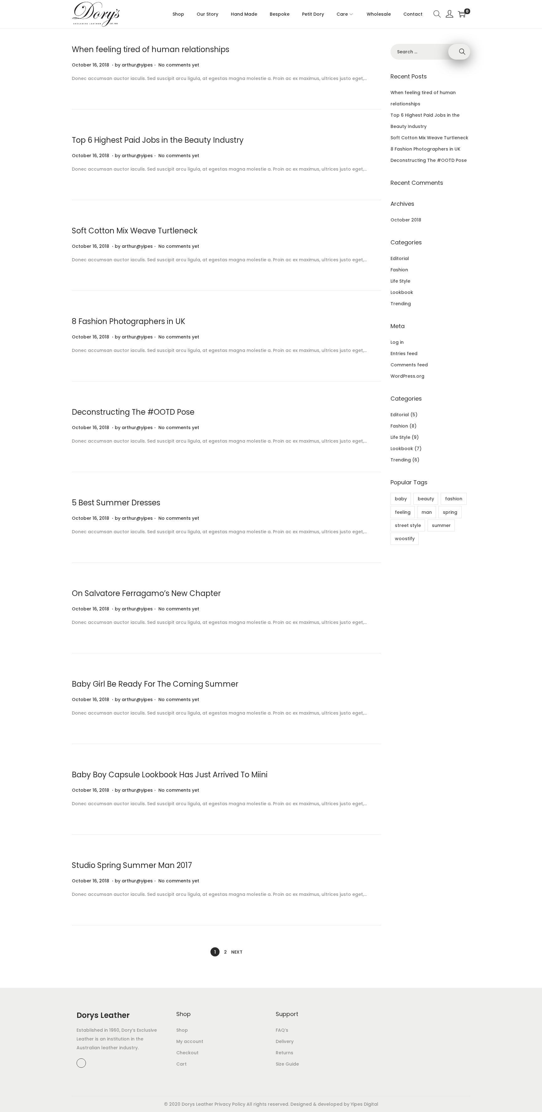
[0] (461, 14)
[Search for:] (430, 52)
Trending (401, 304)
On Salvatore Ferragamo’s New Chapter (146, 593)
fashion (453, 499)
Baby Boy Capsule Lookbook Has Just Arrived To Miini (170, 774)
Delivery (285, 1041)
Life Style (400, 281)
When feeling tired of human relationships (150, 49)
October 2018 (406, 220)
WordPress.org (407, 376)
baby (401, 499)
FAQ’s (282, 1030)
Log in (397, 342)
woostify (405, 538)
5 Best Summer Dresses (116, 502)
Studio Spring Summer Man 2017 (132, 865)
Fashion (399, 270)
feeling (403, 512)
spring (450, 512)
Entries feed (404, 353)
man (427, 512)
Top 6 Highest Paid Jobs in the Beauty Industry (158, 140)
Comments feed (409, 365)
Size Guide (287, 1064)
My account (189, 1041)
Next (236, 952)
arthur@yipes (137, 65)
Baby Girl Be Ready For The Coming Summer (155, 684)
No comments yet (178, 65)
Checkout (187, 1053)
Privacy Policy (230, 1104)
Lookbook (402, 292)
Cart (181, 1064)
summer (441, 525)
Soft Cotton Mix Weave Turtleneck (135, 231)
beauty (426, 499)
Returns (284, 1053)
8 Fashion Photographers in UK (128, 321)
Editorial (400, 258)
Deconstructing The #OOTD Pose (133, 412)
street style (408, 525)
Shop (182, 1030)
